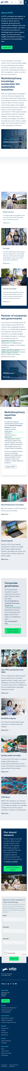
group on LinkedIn (12, 862)
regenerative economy (8, 341)
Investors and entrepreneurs (9, 1008)
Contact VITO (6, 47)
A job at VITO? (10, 467)
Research (3, 1026)
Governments (5, 1016)
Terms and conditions (13, 1065)
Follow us (4, 984)
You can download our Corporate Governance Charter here (12, 603)
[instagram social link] (13, 984)
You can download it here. (11, 622)
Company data (4, 1065)
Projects (3, 1030)
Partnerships (4, 1055)
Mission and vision (6, 1053)
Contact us (5, 1001)
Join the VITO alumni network (12, 869)
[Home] (4, 2)
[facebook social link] (11, 984)
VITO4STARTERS (5, 1012)
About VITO (4, 1046)
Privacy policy (4, 1066)
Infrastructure (4, 1028)
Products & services (6, 1010)
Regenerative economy (7, 1018)
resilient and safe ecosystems (10, 350)
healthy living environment (9, 352)
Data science (4, 1035)
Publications (4, 1032)
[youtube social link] (16, 984)
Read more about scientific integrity (13, 631)
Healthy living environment (8, 1022)
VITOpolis (4, 1043)
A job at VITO (5, 1051)
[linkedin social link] (8, 984)
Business (3, 1005)
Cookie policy (12, 1066)
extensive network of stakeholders (10, 436)
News (2, 1049)
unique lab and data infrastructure (10, 430)
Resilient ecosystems (7, 1020)
